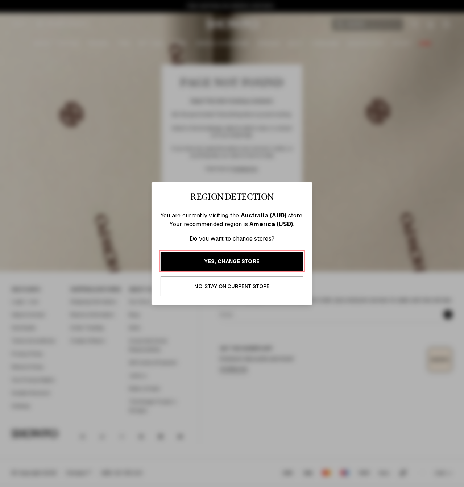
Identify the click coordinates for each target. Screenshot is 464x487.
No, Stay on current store (231, 286)
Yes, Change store (232, 261)
